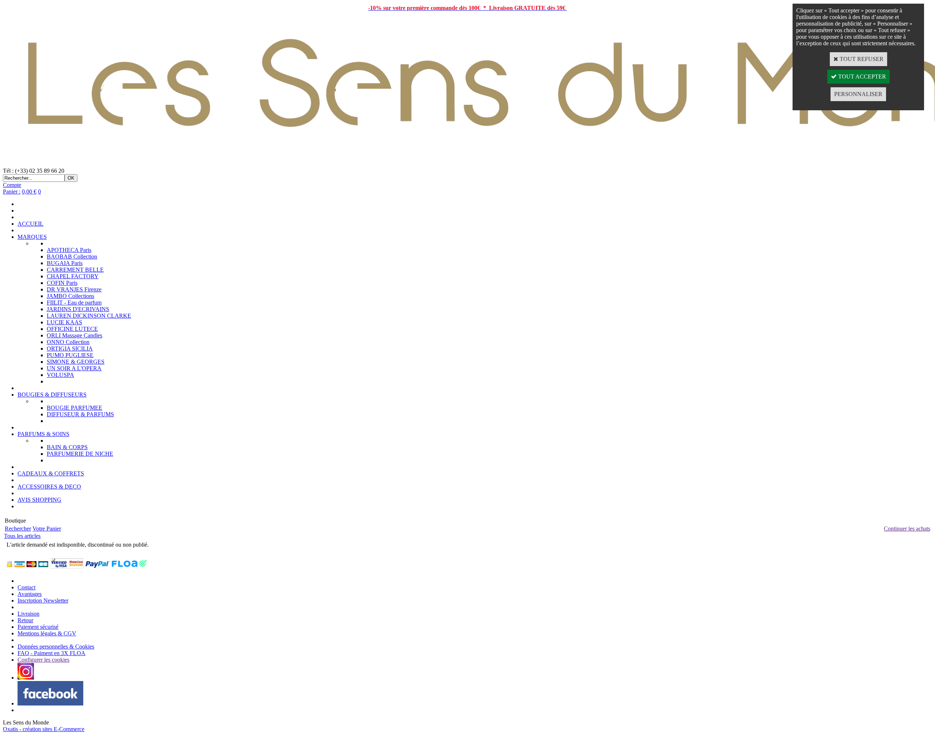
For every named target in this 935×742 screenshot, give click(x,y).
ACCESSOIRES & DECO (49, 486)
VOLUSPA (60, 375)
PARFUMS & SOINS (43, 434)
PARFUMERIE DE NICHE (80, 454)
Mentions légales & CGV (47, 633)
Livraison (28, 614)
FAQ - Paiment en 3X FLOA (51, 653)
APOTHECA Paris (69, 250)
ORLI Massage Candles (74, 335)
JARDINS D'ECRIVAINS (78, 309)
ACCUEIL (30, 224)
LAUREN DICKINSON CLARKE (89, 316)
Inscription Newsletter (43, 600)
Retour (25, 620)
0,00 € (29, 191)
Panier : (11, 191)
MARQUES (32, 237)
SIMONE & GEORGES (75, 362)
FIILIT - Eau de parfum (74, 302)
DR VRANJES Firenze (74, 289)
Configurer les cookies (43, 660)
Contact (26, 587)
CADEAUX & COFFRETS (51, 473)
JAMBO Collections (70, 296)
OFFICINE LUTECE (72, 329)
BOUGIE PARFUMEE (74, 408)
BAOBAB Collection (72, 256)
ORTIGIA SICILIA (70, 348)
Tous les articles (22, 536)
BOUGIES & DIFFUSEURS (52, 394)
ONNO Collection (68, 342)
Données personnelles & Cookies (56, 646)
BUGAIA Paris (65, 263)
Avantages (30, 594)
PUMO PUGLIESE (70, 355)
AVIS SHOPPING (39, 500)
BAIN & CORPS (67, 447)
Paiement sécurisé (38, 627)
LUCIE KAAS (64, 322)
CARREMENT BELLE (75, 270)
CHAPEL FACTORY (73, 276)
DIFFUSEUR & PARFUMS (80, 414)
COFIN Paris (62, 283)
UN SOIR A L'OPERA (74, 368)
